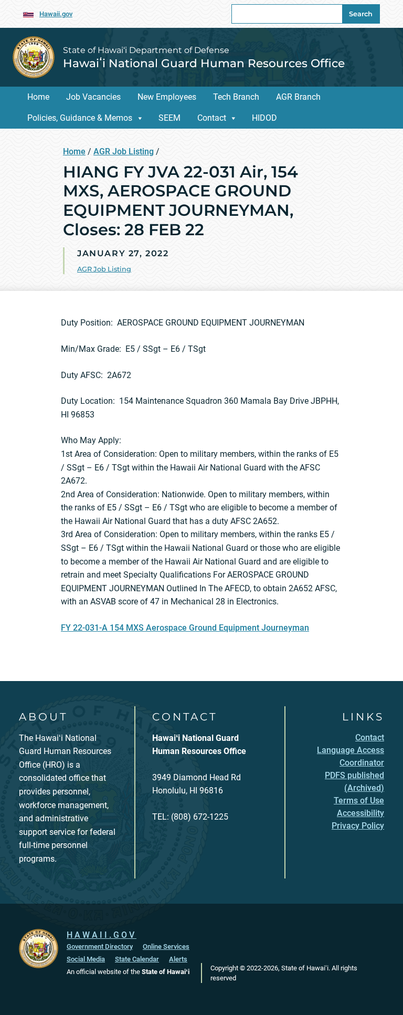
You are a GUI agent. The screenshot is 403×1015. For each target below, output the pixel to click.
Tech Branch (236, 97)
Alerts (178, 959)
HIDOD (264, 118)
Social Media (86, 959)
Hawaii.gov (55, 14)
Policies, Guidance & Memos (79, 118)
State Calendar (137, 959)
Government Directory (100, 946)
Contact (211, 118)
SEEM (169, 118)
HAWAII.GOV (101, 935)
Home (38, 97)
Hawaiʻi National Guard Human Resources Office (204, 63)
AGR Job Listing (123, 151)
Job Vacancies (93, 97)
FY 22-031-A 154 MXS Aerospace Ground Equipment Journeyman (185, 628)
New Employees (166, 97)
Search (361, 14)
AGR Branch (298, 97)
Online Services (166, 946)
